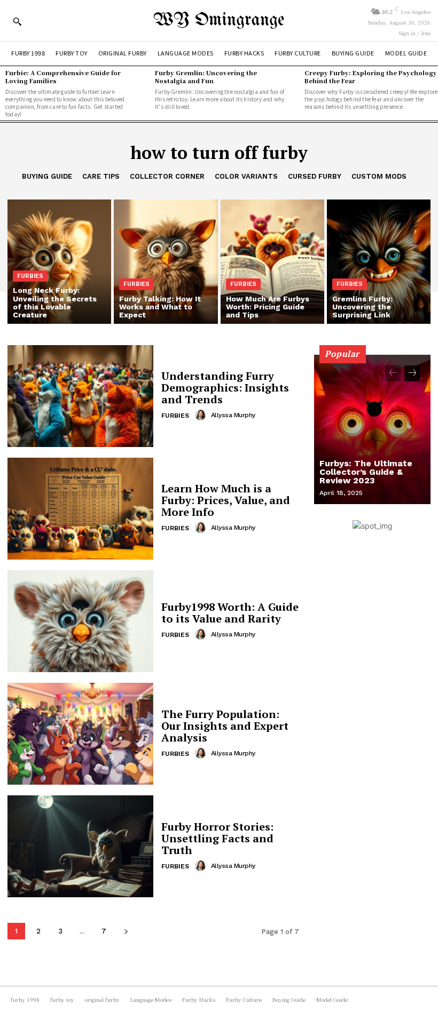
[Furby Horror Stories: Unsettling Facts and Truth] (80, 846)
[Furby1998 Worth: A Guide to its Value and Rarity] (80, 621)
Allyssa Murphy (233, 415)
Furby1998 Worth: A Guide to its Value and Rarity (230, 613)
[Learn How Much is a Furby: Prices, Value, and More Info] (80, 509)
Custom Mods (378, 176)
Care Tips (101, 176)
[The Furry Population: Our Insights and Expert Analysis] (80, 734)
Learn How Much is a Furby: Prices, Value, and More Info (225, 500)
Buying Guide (47, 176)
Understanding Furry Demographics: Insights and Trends (225, 387)
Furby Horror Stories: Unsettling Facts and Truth (217, 838)
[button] (17, 21)
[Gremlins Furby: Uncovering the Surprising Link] (379, 262)
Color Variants (246, 176)
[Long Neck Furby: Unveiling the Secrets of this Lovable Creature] (59, 262)
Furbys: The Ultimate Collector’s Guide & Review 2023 (365, 471)
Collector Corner (167, 176)
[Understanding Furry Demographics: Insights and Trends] (80, 396)
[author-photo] (202, 415)
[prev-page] (393, 373)
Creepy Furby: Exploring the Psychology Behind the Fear (370, 76)
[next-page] (126, 931)
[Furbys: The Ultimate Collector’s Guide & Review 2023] (372, 429)
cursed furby (314, 176)
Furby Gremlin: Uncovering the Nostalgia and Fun (206, 76)
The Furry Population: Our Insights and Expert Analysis (224, 726)
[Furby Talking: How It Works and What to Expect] (165, 262)
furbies (30, 276)
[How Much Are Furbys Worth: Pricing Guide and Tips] (272, 262)
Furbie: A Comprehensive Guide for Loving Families (63, 76)
